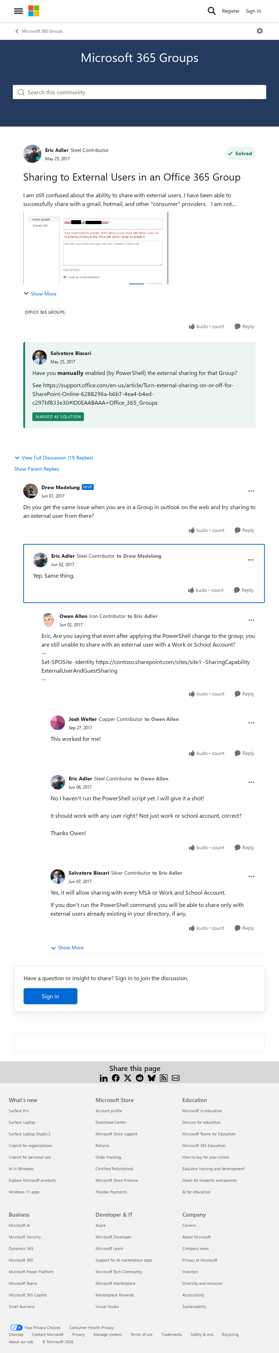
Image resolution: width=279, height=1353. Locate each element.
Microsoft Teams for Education (208, 1134)
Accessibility (193, 1295)
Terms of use (142, 1334)
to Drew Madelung (139, 555)
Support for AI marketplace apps (124, 1260)
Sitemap (16, 1334)
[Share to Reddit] (139, 1077)
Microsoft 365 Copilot (28, 1295)
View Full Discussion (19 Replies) (57, 457)
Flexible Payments (111, 1192)
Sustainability (194, 1306)
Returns (102, 1145)
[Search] (211, 11)
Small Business (22, 1306)
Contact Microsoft (48, 1334)
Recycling (230, 1334)
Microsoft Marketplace (116, 1283)
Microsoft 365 (21, 1260)
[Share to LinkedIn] (104, 1077)
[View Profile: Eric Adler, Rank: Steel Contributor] (32, 154)
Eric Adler (57, 150)
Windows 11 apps (24, 1192)
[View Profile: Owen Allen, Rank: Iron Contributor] (48, 620)
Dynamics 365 (21, 1248)
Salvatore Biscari (70, 353)
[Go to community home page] (33, 10)
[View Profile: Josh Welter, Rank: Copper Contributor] (57, 722)
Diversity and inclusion (202, 1283)
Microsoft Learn (109, 1248)
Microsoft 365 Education (203, 1145)
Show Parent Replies (36, 468)
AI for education (196, 1192)
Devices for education (201, 1122)
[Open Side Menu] (19, 10)
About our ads (21, 1341)
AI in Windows (21, 1168)
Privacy (78, 1334)
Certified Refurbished (114, 1168)
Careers (189, 1225)
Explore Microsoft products (32, 1180)
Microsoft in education (202, 1110)
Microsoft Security (25, 1236)
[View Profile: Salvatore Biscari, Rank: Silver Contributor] (57, 876)
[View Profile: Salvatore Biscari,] (39, 357)
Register (231, 10)
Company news (195, 1248)
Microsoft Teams (23, 1283)
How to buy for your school (205, 1157)
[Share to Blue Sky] (151, 1077)
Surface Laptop (22, 1122)
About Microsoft (196, 1236)
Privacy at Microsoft (199, 1260)
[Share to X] (128, 1077)
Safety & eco (202, 1334)
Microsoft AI (19, 1225)
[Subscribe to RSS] (163, 1077)
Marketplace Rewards (115, 1295)
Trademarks (171, 1334)
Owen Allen (73, 615)
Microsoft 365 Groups (42, 31)
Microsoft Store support (116, 1134)
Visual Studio (107, 1306)
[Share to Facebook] (116, 1077)
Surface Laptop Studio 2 (29, 1134)
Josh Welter (83, 718)
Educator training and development (213, 1168)
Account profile (109, 1110)
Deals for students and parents (209, 1180)
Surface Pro (19, 1110)
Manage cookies (107, 1334)
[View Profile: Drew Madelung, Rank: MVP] (30, 491)
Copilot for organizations (30, 1145)
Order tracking (108, 1157)
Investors (190, 1271)
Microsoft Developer (114, 1236)
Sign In (253, 10)
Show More (43, 293)
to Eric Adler (143, 615)
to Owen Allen (162, 718)
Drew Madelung (60, 487)
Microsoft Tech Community (119, 1271)
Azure (101, 1225)
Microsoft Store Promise (117, 1180)
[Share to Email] (175, 1077)
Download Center (111, 1122)
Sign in (50, 996)
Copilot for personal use (30, 1157)
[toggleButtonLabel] (260, 31)
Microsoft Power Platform (31, 1271)
